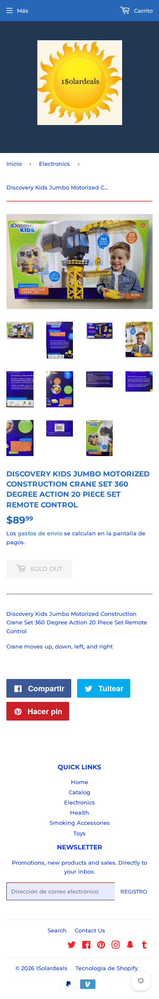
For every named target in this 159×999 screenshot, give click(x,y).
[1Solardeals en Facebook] (86, 946)
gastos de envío (40, 533)
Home (79, 782)
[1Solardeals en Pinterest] (101, 946)
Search (57, 930)
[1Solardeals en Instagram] (116, 946)
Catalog (79, 792)
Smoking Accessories (80, 822)
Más (22, 10)
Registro (133, 891)
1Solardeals (51, 968)
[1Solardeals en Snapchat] (130, 946)
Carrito (142, 10)
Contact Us (90, 930)
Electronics (54, 163)
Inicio (14, 163)
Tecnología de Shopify (106, 968)
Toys (79, 833)
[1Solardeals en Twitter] (71, 946)
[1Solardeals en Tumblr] (144, 946)
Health (79, 812)
